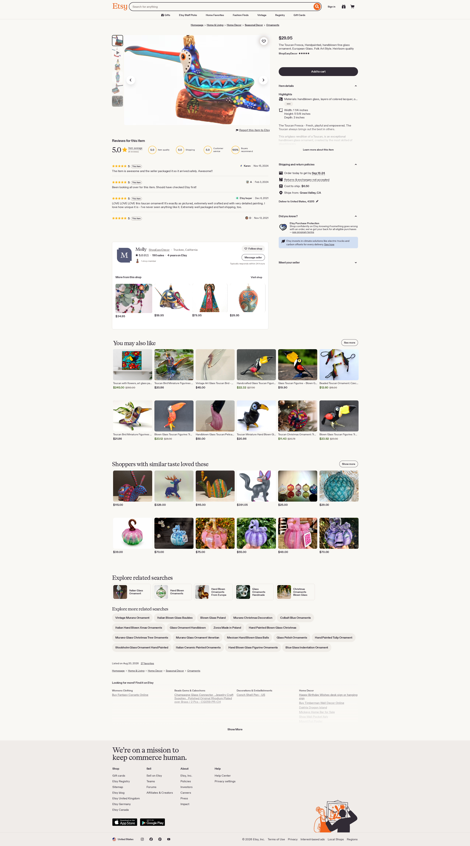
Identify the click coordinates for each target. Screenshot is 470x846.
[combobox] (221, 6)
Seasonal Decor (254, 25)
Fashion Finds (241, 15)
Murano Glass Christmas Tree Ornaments (143, 639)
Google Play (152, 822)
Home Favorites (215, 15)
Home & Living (215, 25)
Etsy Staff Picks (188, 15)
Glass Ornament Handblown (189, 629)
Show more (348, 463)
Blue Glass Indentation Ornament (308, 649)
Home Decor (234, 25)
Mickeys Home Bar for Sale (317, 712)
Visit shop (256, 277)
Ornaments (272, 25)
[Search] (317, 6)
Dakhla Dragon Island (313, 707)
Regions (352, 839)
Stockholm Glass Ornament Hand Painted (143, 649)
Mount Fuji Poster (311, 721)
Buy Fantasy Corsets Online (130, 695)
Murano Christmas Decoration (254, 619)
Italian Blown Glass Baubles (176, 619)
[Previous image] (130, 80)
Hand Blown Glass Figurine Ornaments (254, 649)
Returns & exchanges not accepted (306, 179)
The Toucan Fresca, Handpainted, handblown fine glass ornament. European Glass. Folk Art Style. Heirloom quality (316, 46)
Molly (141, 249)
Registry (280, 15)
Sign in (331, 6)
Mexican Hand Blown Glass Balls (249, 639)
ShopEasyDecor (288, 53)
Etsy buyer (246, 198)
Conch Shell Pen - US (251, 695)
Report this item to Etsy (254, 130)
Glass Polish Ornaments (293, 639)
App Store (124, 822)
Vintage (261, 15)
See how (329, 244)
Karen (247, 165)
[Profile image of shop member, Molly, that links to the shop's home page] (137, 261)
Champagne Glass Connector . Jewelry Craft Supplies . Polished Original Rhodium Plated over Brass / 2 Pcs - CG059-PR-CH (203, 698)
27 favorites (147, 663)
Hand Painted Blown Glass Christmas (274, 629)
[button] (253, 257)
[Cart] (352, 6)
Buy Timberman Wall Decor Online (321, 703)
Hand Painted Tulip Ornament (335, 639)
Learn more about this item (318, 149)
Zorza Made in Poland (229, 629)
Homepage (197, 25)
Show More (235, 729)
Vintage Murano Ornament (134, 619)
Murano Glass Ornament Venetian (199, 639)
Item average (135, 148)
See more (349, 342)
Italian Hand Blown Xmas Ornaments (140, 629)
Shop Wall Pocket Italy (313, 716)
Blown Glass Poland (214, 619)
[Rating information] (136, 255)
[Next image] (263, 80)
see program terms (303, 232)
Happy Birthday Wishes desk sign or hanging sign (328, 696)
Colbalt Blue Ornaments (297, 619)
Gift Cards (299, 15)
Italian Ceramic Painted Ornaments (200, 649)
